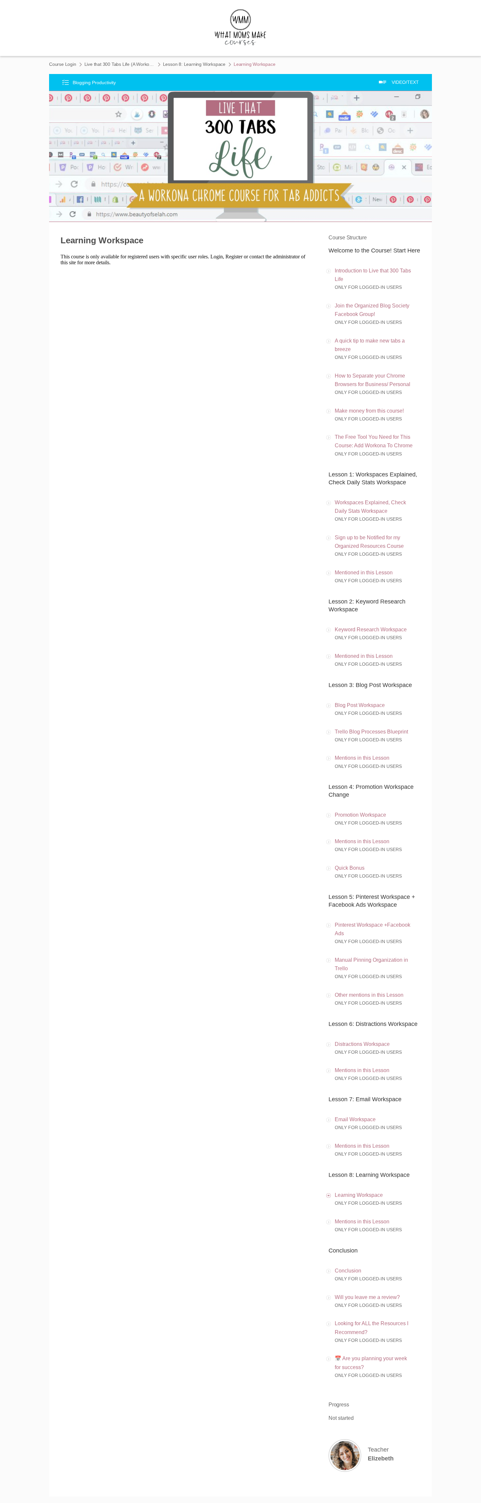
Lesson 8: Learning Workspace (194, 64)
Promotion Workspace (360, 815)
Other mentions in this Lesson (369, 995)
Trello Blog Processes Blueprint (371, 731)
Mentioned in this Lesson (364, 572)
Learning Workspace (359, 1195)
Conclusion (343, 1250)
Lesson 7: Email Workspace (365, 1099)
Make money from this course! (369, 411)
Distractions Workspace (362, 1044)
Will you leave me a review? (367, 1297)
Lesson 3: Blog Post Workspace (370, 685)
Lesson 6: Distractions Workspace (373, 1024)
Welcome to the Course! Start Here (374, 250)
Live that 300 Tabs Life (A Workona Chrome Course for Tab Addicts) (119, 64)
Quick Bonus (350, 868)
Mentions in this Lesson (362, 758)
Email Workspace (355, 1119)
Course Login (62, 64)
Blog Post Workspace (360, 705)
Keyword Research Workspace (371, 629)
